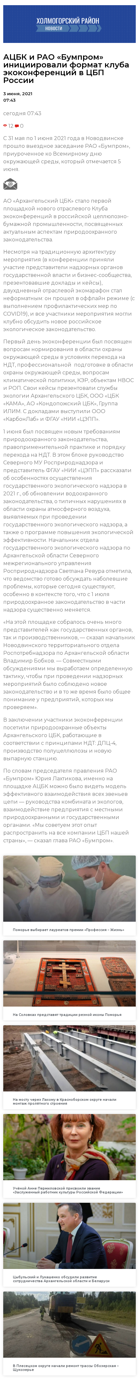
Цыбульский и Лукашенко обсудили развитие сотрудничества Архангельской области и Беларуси (61, 1279)
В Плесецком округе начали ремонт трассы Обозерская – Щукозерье (66, 1368)
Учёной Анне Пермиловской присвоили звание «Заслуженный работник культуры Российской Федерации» (68, 1190)
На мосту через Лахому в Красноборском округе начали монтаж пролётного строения (64, 1102)
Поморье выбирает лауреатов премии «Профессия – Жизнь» (68, 930)
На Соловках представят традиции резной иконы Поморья (67, 1015)
